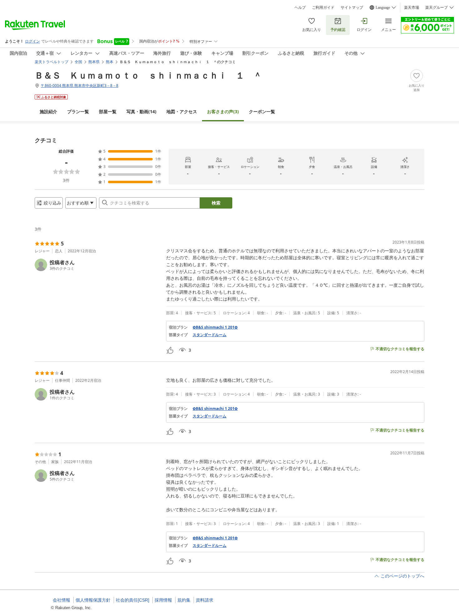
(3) (223, 111)
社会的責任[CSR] (132, 600)
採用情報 (163, 600)
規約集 (183, 600)
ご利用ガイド (323, 7)
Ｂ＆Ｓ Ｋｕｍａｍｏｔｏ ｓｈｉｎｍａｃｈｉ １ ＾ (148, 75)
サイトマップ (352, 7)
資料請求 (204, 600)
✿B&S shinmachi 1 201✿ (215, 327)
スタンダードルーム (209, 334)
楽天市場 (411, 7)
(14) (141, 111)
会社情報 (61, 600)
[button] (98, 265)
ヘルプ (300, 7)
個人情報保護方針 (93, 600)
